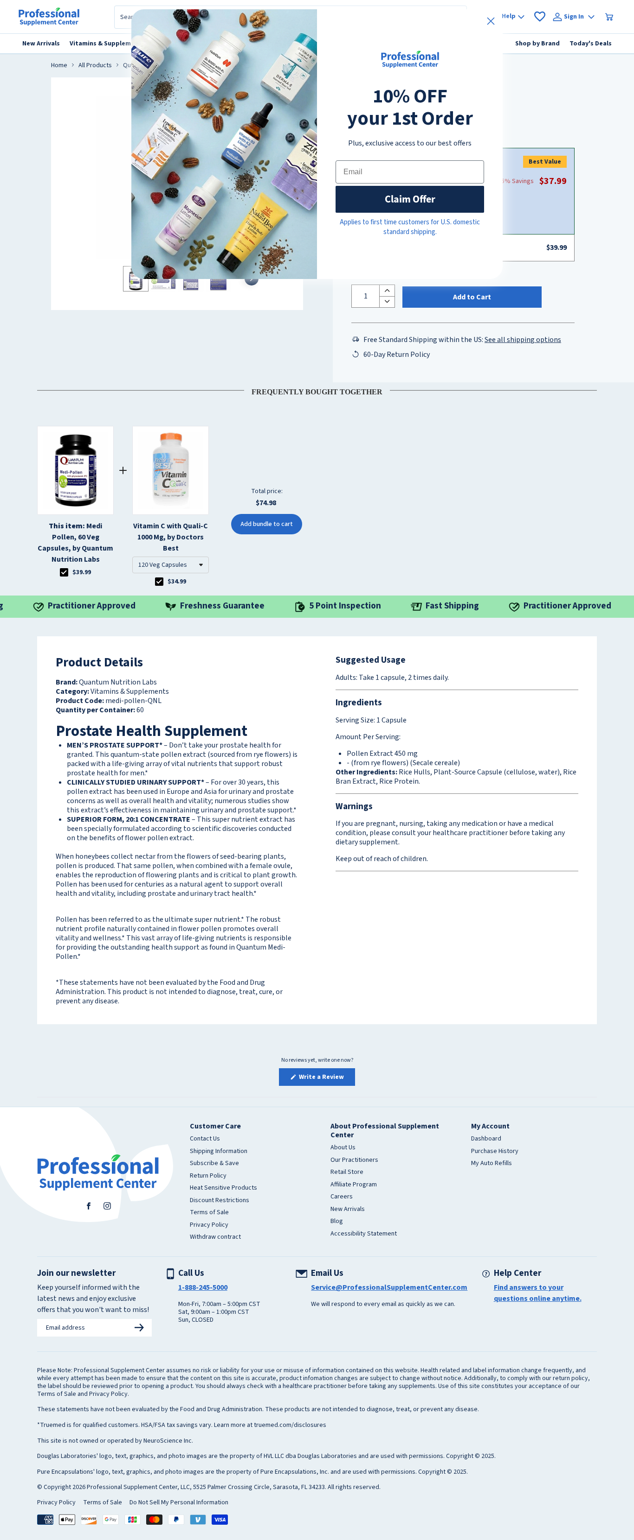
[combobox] (170, 565)
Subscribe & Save (214, 1164)
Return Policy (208, 1176)
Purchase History (494, 1151)
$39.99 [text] (81, 572)
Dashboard (486, 1139)
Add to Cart (472, 297)
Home (59, 66)
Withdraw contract (215, 1237)
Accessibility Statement (363, 1234)
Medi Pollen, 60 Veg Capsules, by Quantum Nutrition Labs (75, 542)
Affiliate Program (353, 1185)
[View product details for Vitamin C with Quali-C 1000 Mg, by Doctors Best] (170, 470)
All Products (95, 66)
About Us (343, 1148)
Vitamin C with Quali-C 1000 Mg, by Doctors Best (170, 537)
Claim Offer (410, 199)
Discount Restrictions (219, 1201)
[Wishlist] (539, 16)
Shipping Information (218, 1151)
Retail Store (346, 1172)
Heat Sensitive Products (223, 1188)
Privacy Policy (209, 1225)
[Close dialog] (491, 21)
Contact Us (205, 1139)
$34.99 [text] (177, 581)
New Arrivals (347, 1209)
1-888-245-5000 (202, 1287)
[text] (317, 390)
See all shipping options (523, 340)
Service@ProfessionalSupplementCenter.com (389, 1287)
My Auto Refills (491, 1164)
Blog (336, 1221)
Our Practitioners (354, 1160)
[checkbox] (64, 572)
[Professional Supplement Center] (49, 16)
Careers (341, 1197)
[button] (170, 565)
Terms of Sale (209, 1213)
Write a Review (326, 1079)
